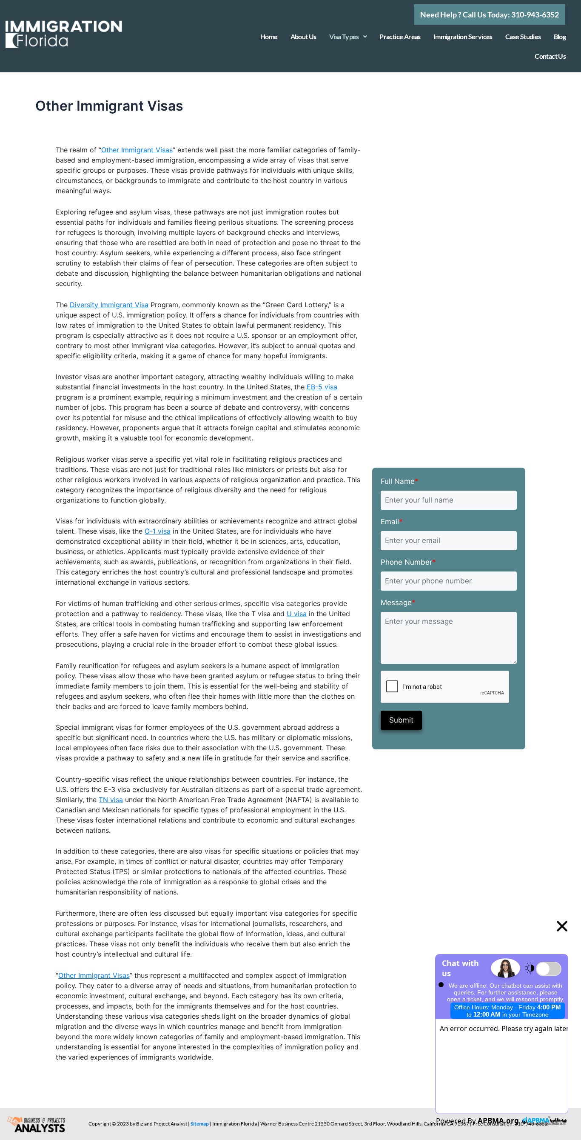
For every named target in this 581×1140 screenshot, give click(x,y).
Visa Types (344, 36)
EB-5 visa (322, 387)
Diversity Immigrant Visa (109, 304)
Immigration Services (463, 36)
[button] (489, 14)
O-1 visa (158, 531)
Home (269, 36)
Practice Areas (400, 36)
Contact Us (550, 56)
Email (392, 521)
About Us (303, 36)
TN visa (111, 799)
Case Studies (523, 36)
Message (398, 602)
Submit (401, 720)
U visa (297, 613)
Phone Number (408, 562)
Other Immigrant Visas (137, 150)
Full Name (400, 481)
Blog (560, 36)
